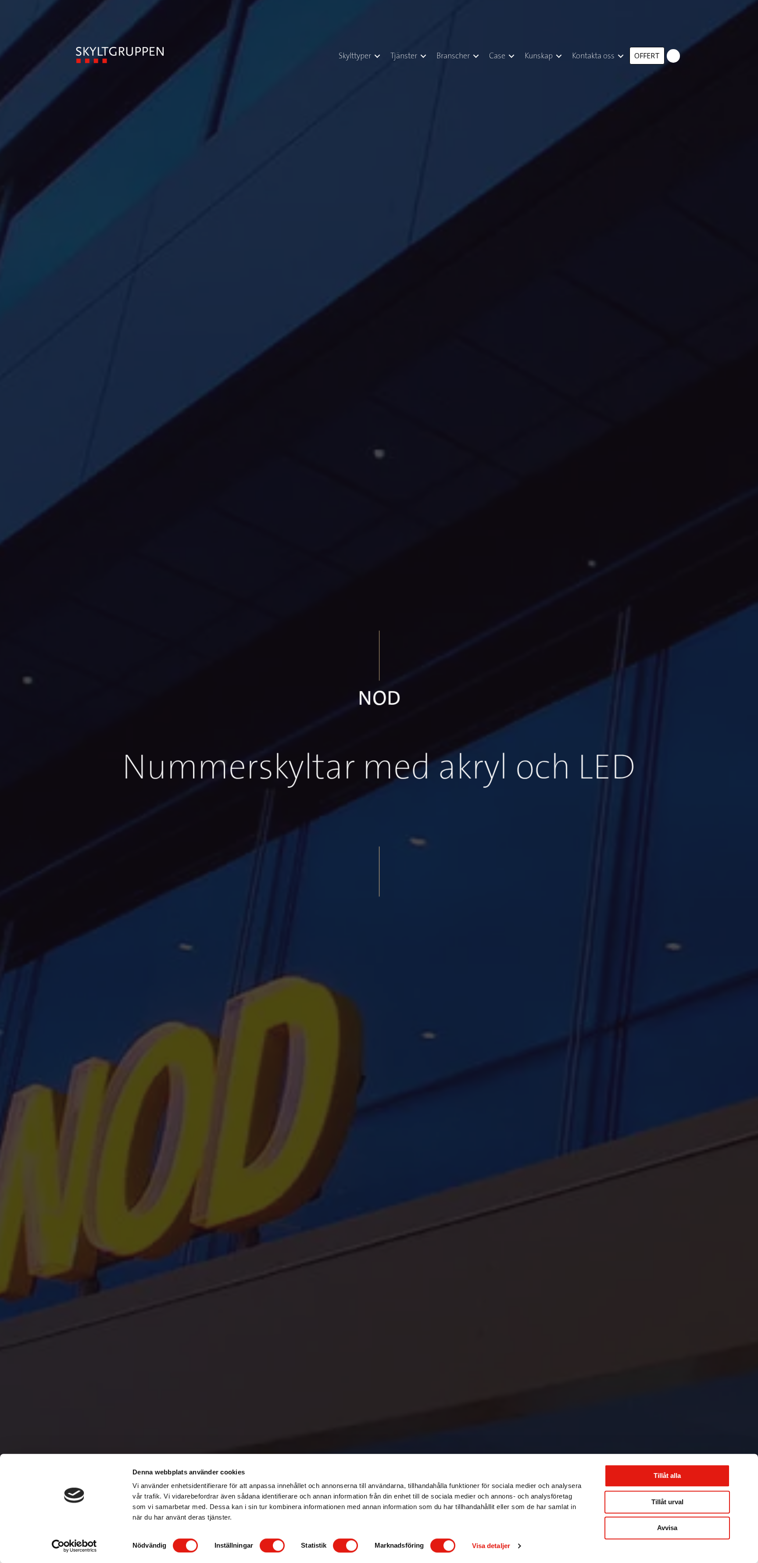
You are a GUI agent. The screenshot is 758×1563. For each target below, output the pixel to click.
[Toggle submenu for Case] (511, 56)
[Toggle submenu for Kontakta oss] (620, 56)
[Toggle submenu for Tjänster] (423, 56)
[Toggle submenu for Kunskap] (559, 56)
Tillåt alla (667, 1475)
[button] (673, 56)
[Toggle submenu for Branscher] (476, 56)
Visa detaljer (491, 1545)
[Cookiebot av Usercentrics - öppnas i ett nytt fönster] (74, 1545)
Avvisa (667, 1527)
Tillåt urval (667, 1502)
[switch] (272, 1545)
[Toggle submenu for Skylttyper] (377, 56)
